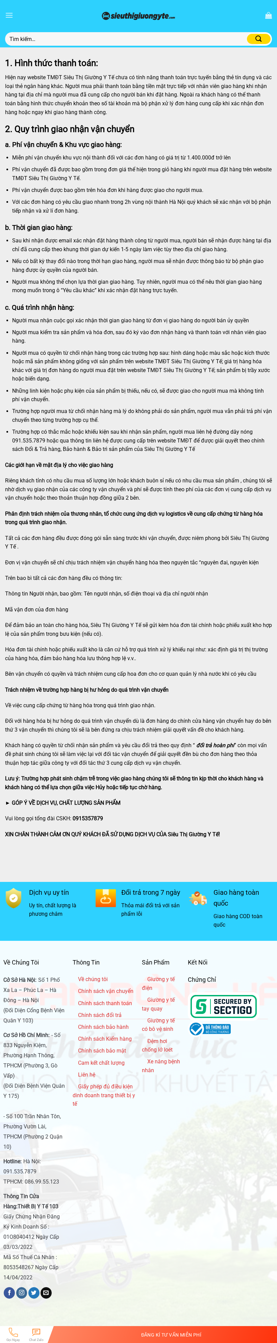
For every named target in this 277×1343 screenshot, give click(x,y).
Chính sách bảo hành (103, 1027)
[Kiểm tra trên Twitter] (34, 1293)
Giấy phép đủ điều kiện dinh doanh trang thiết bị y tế (104, 1095)
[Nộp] (259, 39)
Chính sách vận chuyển (105, 991)
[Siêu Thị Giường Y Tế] (138, 15)
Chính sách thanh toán (105, 1003)
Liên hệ (86, 1074)
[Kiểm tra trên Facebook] (9, 1293)
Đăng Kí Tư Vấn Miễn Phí (171, 1334)
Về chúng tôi (93, 979)
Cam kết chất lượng (101, 1063)
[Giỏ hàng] (268, 15)
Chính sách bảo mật (102, 1050)
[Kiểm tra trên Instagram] (21, 1293)
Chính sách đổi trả (100, 1015)
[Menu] (9, 15)
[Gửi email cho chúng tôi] (46, 1293)
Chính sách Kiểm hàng (105, 1039)
